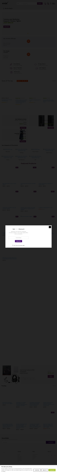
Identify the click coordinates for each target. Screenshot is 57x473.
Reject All (44, 470)
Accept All (52, 470)
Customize (37, 470)
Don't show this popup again (19, 245)
